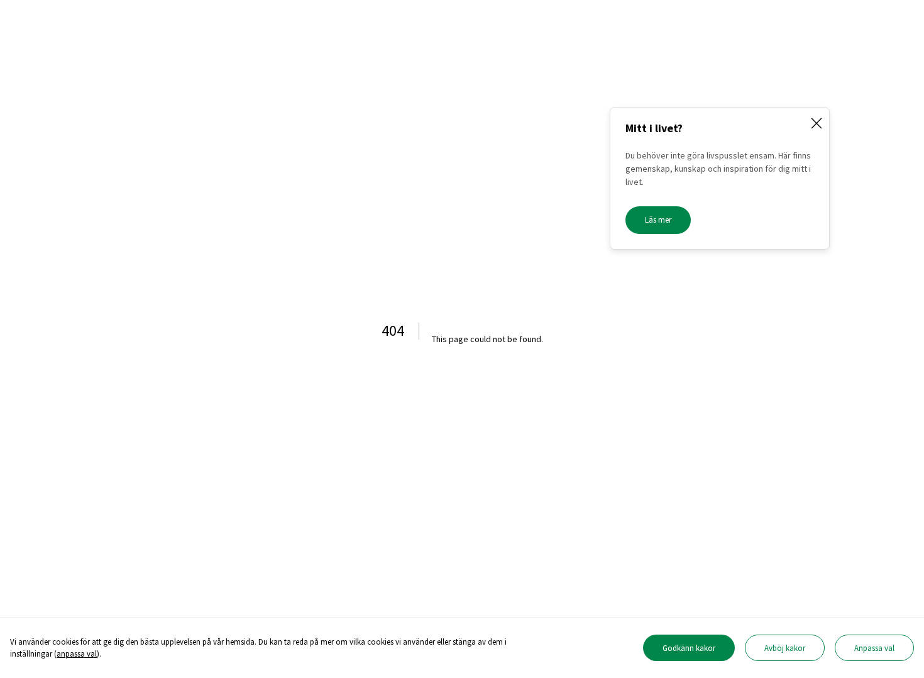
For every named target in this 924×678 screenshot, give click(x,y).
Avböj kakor (784, 648)
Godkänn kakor (689, 648)
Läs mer (658, 219)
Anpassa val (874, 648)
